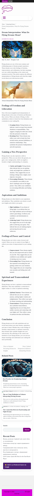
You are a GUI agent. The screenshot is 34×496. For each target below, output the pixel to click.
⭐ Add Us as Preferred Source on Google (15, 466)
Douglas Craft (15, 59)
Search (5, 425)
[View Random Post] (26, 18)
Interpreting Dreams (8, 39)
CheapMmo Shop (20, 491)
